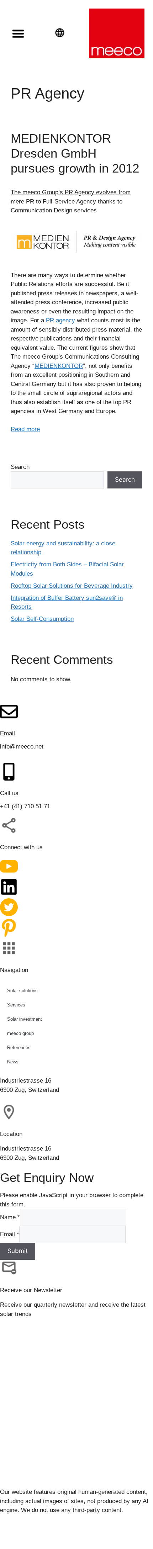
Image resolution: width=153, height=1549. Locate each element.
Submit (17, 1250)
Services (16, 1004)
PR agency (60, 320)
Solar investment (24, 1018)
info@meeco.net (21, 746)
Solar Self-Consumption (42, 618)
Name (10, 1217)
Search (20, 467)
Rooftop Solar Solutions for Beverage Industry (72, 585)
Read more (25, 429)
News (13, 1061)
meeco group (20, 1033)
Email (9, 1234)
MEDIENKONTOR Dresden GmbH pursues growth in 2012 (75, 153)
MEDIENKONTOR (59, 366)
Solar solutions (22, 990)
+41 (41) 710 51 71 (25, 806)
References (19, 1047)
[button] (18, 33)
